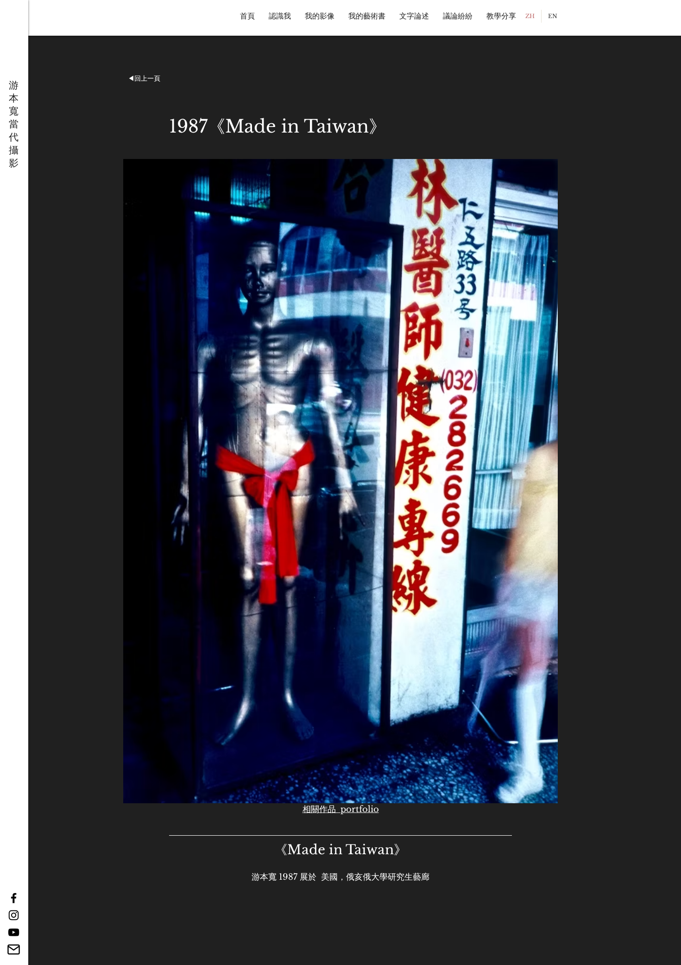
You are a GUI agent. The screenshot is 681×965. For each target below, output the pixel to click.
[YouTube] (13, 932)
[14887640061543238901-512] (13, 949)
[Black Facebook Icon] (13, 898)
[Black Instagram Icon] (13, 915)
